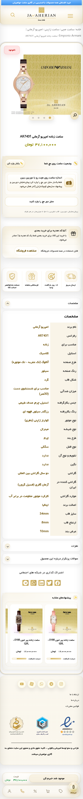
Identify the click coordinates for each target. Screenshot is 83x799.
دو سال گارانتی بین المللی (33, 473)
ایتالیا (45, 505)
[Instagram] (61, 684)
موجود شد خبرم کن (53, 778)
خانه (78, 29)
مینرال (44, 429)
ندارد (45, 455)
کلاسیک (44, 353)
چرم (37, 402)
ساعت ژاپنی (52, 29)
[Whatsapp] (41, 684)
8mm (45, 522)
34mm (44, 513)
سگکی (45, 446)
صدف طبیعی (26, 402)
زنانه (46, 344)
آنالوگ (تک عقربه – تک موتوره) (30, 362)
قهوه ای (27, 411)
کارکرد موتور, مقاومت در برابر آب (29, 496)
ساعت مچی (67, 29)
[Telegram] (51, 684)
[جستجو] (12, 14)
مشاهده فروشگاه (26, 250)
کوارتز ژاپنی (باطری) (37, 420)
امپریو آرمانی (41, 327)
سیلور (45, 371)
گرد (46, 379)
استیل (45, 402)
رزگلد (45, 411)
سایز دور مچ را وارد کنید (41, 201)
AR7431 (43, 335)
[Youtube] (22, 684)
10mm (44, 531)
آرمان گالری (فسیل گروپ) (33, 484)
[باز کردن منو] (70, 16)
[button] (74, 116)
